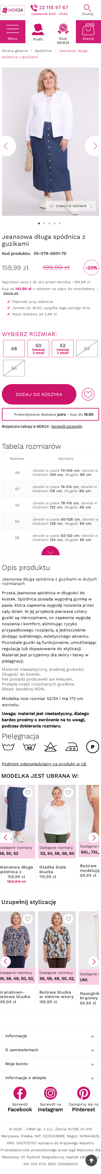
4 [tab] (54, 223)
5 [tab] (59, 223)
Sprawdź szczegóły (66, 426)
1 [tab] (38, 223)
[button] (6, 838)
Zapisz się (10, 293)
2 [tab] (44, 223)
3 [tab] (49, 223)
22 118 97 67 (53, 7)
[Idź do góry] (91, 1160)
